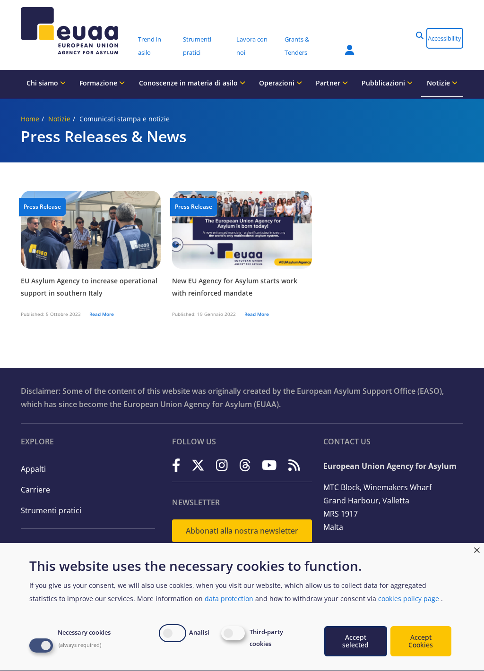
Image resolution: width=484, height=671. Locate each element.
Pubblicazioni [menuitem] (384, 82)
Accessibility (444, 38)
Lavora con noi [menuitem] (252, 46)
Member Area (342, 44)
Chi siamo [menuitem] (43, 82)
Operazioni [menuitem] (277, 82)
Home (30, 118)
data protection (229, 598)
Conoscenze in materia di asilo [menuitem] (189, 82)
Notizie (59, 118)
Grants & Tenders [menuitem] (297, 46)
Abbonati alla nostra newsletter (242, 531)
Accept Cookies (420, 641)
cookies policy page (408, 598)
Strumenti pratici (51, 510)
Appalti (33, 469)
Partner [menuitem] (329, 82)
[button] (420, 35)
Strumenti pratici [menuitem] (197, 46)
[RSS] (294, 465)
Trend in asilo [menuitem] (149, 46)
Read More (101, 314)
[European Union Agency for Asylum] (76, 30)
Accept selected (355, 641)
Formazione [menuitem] (99, 82)
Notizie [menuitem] (439, 82)
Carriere (35, 489)
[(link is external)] (176, 465)
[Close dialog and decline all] (477, 549)
